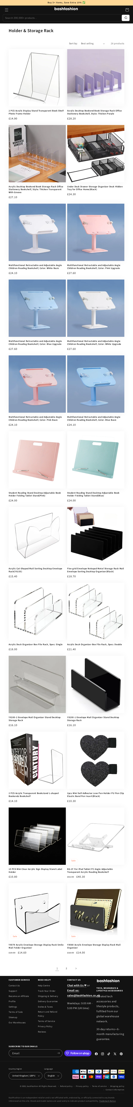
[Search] (126, 18)
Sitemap (13, 1017)
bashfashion (32, 1086)
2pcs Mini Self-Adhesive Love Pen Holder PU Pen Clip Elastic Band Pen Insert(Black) (95, 795)
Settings (13, 1006)
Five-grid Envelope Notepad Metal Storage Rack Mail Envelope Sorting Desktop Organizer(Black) (95, 570)
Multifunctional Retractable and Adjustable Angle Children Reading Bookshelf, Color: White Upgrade (94, 343)
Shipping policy (117, 1086)
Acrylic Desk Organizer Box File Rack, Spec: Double (94, 644)
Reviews (42, 1031)
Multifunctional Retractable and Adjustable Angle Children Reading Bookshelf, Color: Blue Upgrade (35, 343)
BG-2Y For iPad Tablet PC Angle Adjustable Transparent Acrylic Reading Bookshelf (90, 871)
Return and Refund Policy (47, 1013)
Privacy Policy (45, 1026)
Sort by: (73, 43)
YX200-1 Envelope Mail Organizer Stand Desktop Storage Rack (93, 719)
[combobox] (62, 17)
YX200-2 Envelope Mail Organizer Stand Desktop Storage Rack (35, 719)
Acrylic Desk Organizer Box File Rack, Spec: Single (36, 644)
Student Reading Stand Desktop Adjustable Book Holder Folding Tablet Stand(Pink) (35, 494)
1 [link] (57, 968)
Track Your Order (47, 991)
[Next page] (76, 968)
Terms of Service (46, 1021)
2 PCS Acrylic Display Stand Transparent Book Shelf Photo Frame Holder (36, 112)
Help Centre (44, 985)
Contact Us (14, 985)
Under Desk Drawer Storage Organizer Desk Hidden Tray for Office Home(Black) (95, 188)
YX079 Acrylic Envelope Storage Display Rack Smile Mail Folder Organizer (36, 946)
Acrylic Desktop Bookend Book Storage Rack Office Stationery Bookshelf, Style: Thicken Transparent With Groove (36, 189)
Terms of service (99, 1086)
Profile (12, 1001)
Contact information (115, 1089)
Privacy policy (82, 1086)
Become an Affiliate (19, 996)
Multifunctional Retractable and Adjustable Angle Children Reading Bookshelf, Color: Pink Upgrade (94, 267)
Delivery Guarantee (48, 1001)
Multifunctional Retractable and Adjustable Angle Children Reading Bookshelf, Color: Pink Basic (35, 419)
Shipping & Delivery (48, 996)
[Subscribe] (58, 1053)
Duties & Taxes (45, 1006)
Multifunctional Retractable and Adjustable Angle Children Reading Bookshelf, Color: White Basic (35, 267)
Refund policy (66, 1086)
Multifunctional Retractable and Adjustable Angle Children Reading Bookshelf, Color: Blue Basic (94, 419)
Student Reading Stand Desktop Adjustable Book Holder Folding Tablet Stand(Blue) (93, 494)
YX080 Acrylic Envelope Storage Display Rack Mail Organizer (94, 946)
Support (13, 991)
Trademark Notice (107, 1101)
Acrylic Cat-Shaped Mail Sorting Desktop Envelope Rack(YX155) (35, 570)
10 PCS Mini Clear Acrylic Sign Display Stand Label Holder (35, 871)
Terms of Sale (16, 1012)
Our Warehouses (17, 1022)
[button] (6, 10)
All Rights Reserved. (48, 1086)
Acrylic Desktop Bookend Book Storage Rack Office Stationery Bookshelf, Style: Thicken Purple (94, 112)
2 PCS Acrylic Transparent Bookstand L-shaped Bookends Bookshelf (34, 795)
